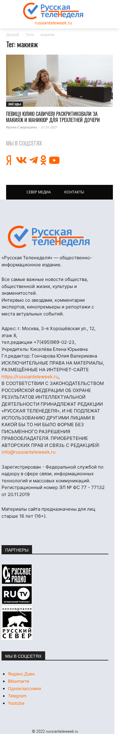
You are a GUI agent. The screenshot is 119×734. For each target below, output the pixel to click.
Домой (12, 34)
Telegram (17, 695)
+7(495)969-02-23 (54, 342)
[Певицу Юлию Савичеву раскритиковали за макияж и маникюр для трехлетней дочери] (59, 81)
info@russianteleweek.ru (29, 452)
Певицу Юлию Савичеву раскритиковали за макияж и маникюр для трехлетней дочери (53, 117)
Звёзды (14, 104)
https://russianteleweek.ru (30, 377)
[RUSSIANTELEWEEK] (53, 11)
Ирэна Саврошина (21, 127)
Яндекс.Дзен (21, 673)
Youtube (16, 703)
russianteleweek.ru (53, 22)
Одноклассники (24, 688)
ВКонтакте (18, 681)
